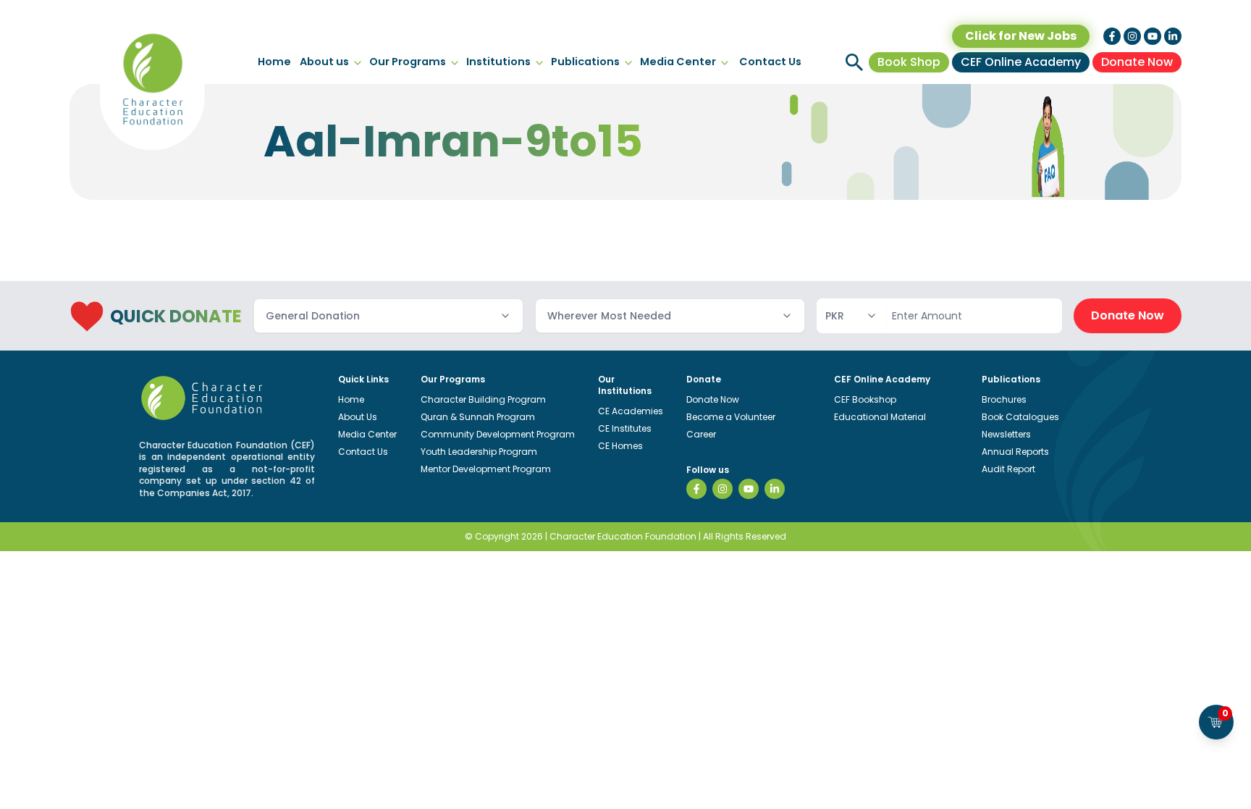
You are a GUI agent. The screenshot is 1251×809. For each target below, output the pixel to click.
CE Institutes (625, 428)
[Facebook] (696, 489)
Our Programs (407, 61)
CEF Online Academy (1021, 62)
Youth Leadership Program (479, 451)
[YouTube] (748, 489)
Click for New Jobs (1021, 36)
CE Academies (630, 411)
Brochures (1004, 399)
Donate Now (1137, 62)
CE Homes (620, 446)
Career (701, 434)
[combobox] (388, 315)
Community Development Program (498, 434)
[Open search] (854, 62)
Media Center (678, 61)
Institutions (498, 61)
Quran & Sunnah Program (478, 417)
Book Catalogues (1020, 417)
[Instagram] (722, 489)
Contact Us (770, 61)
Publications (585, 61)
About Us (357, 417)
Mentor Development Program (486, 469)
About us (324, 61)
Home (274, 61)
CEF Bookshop (865, 399)
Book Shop (908, 62)
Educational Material (880, 417)
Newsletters (1006, 434)
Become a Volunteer (730, 417)
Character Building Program (483, 399)
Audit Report (1008, 469)
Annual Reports (1015, 451)
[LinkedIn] (774, 489)
